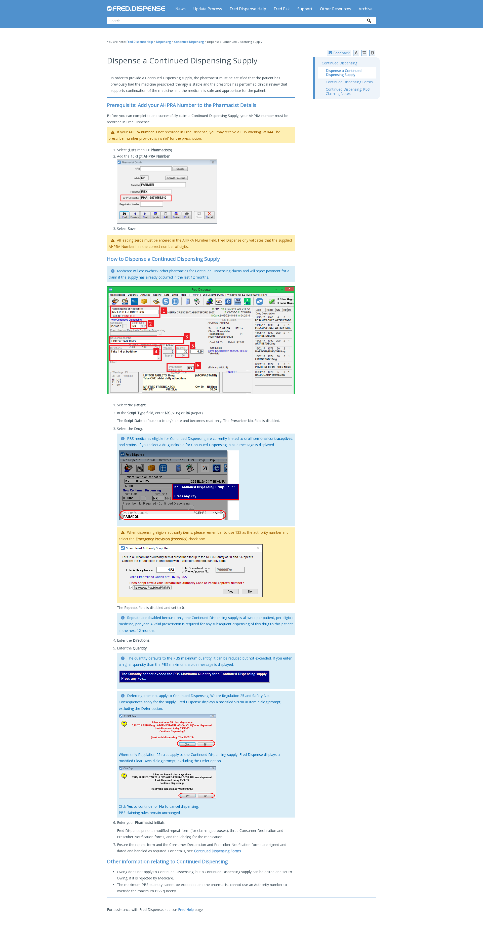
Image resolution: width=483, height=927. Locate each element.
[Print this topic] (372, 53)
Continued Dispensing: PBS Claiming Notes (348, 91)
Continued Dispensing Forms (217, 850)
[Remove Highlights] (356, 53)
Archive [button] (366, 9)
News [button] (180, 9)
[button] (369, 20)
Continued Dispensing (189, 42)
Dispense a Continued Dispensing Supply (343, 72)
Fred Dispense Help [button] (248, 9)
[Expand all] (364, 53)
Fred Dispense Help (140, 42)
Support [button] (304, 9)
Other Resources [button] (335, 9)
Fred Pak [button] (282, 9)
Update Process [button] (207, 9)
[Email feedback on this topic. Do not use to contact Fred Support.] (339, 53)
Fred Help (186, 909)
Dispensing (163, 42)
